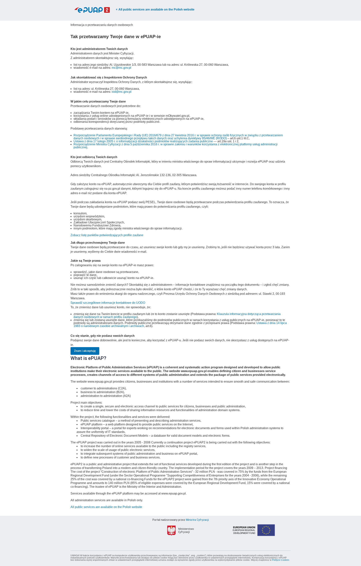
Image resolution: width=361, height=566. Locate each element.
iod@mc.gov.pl (121, 91)
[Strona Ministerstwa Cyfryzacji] (180, 546)
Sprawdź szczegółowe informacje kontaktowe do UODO (108, 302)
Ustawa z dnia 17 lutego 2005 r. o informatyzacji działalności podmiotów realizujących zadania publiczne (143, 141)
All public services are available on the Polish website (156, 9)
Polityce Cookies (280, 560)
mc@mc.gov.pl (121, 67)
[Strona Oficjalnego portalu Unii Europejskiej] (254, 546)
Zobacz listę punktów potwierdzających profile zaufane (107, 235)
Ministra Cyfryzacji (197, 520)
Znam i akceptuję (85, 351)
